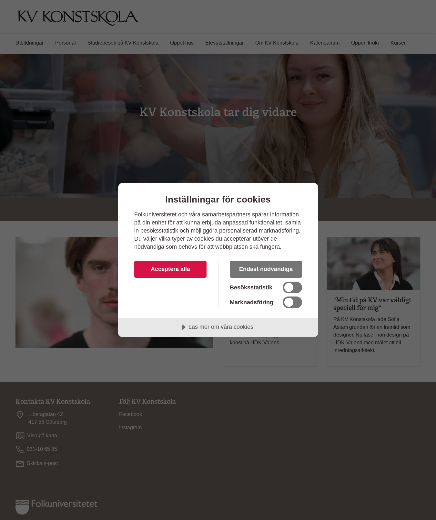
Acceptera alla (170, 269)
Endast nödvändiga (266, 269)
